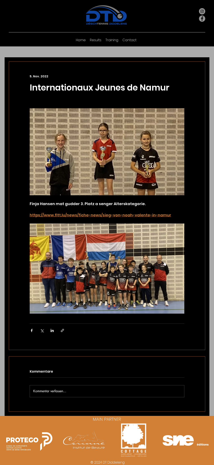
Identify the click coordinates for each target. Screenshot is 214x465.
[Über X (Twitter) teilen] (42, 330)
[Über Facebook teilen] (32, 330)
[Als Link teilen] (62, 330)
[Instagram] (202, 11)
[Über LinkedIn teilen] (52, 330)
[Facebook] (202, 18)
